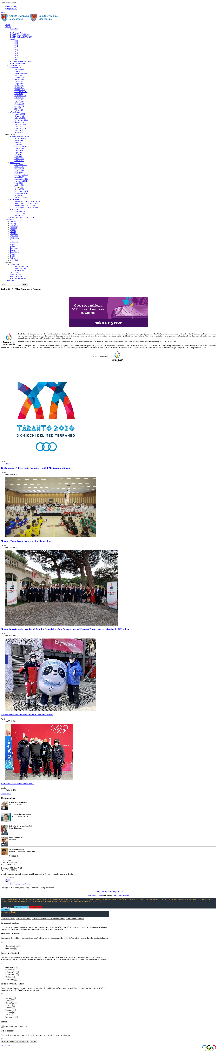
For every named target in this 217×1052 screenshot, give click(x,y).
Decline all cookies (22, 1041)
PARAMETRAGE (7, 907)
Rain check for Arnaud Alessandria (17, 783)
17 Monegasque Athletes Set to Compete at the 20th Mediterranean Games (35, 468)
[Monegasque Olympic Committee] (30, 21)
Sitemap (97, 891)
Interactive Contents (39, 918)
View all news (6, 794)
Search (25, 284)
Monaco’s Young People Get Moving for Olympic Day (26, 541)
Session (81, 918)
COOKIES (5, 910)
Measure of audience (23, 918)
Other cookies (71, 918)
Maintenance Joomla (95, 895)
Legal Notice (118, 891)
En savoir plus (97, 901)
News (7, 464)
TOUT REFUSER (35, 907)
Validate (33, 1041)
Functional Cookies (8, 918)
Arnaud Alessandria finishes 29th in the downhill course (27, 714)
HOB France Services (121, 895)
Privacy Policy (107, 891)
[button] (8, 27)
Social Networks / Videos (56, 918)
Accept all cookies (8, 1041)
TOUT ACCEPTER (21, 907)
